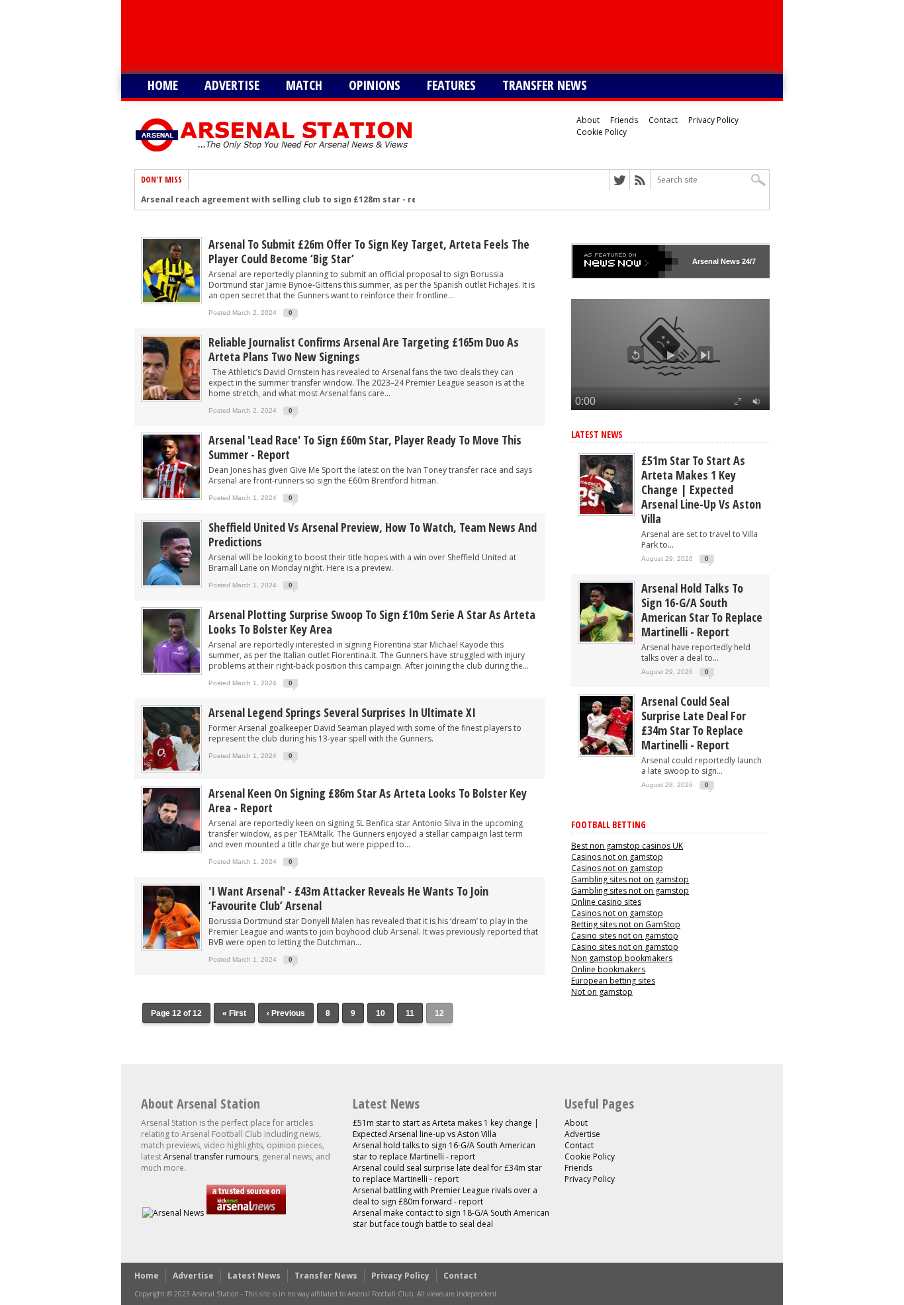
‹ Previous (286, 1013)
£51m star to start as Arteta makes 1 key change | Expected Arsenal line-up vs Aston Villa (701, 489)
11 (410, 1013)
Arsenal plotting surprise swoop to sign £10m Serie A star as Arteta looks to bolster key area (371, 621)
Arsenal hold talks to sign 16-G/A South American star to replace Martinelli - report (701, 610)
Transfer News (544, 85)
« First (234, 1013)
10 (380, 1013)
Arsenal (705, 261)
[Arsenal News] (173, 1212)
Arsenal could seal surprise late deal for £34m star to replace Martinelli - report (693, 723)
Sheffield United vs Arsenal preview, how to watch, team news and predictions (372, 534)
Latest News (597, 434)
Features (451, 85)
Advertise (231, 85)
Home (163, 85)
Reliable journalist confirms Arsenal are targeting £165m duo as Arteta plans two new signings (363, 349)
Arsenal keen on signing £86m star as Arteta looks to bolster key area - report (367, 800)
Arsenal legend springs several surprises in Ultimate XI (342, 712)
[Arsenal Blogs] (246, 1212)
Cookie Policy (601, 132)
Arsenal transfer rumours (210, 1156)
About (588, 120)
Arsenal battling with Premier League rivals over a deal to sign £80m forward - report (445, 1196)
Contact (663, 120)
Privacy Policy (713, 120)
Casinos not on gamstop (617, 857)
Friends (624, 120)
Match (304, 85)
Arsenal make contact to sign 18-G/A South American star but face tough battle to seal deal (451, 1218)
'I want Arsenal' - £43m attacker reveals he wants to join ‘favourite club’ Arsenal (348, 898)
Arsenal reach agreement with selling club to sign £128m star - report (288, 200)
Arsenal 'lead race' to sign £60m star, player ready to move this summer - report (364, 447)
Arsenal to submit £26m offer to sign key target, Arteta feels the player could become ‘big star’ (368, 251)
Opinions (374, 85)
